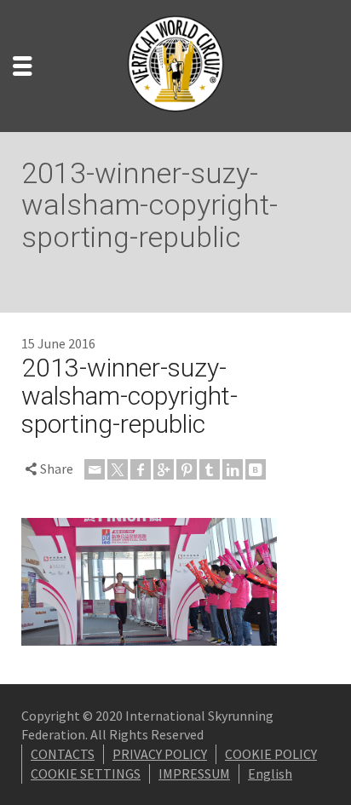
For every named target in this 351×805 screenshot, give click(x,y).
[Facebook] (140, 469)
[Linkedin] (232, 469)
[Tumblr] (209, 469)
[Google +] (163, 469)
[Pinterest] (186, 469)
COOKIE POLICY (271, 753)
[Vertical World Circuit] (175, 63)
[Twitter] (117, 469)
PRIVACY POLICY (159, 753)
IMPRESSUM (194, 773)
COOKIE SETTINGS (86, 773)
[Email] (94, 469)
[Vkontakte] (255, 469)
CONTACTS (63, 753)
